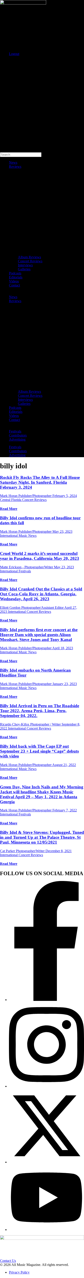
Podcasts (15, 273)
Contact (14, 285)
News (13, 162)
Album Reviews (29, 257)
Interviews (25, 265)
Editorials (15, 277)
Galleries (24, 269)
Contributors (18, 435)
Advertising (17, 439)
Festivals (15, 431)
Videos (14, 281)
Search (5, 61)
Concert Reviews (30, 261)
